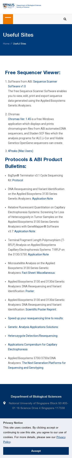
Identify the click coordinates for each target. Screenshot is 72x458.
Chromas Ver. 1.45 (19, 119)
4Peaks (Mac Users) (20, 151)
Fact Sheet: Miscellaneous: (38, 272)
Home (6, 43)
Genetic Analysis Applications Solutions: (33, 327)
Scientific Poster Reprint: (41, 309)
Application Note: (25, 231)
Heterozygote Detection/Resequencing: (33, 335)
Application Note (42, 198)
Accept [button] (36, 450)
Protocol (17, 180)
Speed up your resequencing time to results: (35, 318)
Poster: (30, 291)
